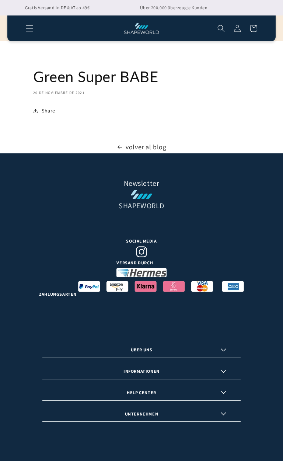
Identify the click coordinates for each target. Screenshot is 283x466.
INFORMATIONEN (141, 371)
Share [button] (48, 110)
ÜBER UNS (142, 349)
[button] (29, 28)
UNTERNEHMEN (141, 414)
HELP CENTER (141, 392)
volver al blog (146, 147)
